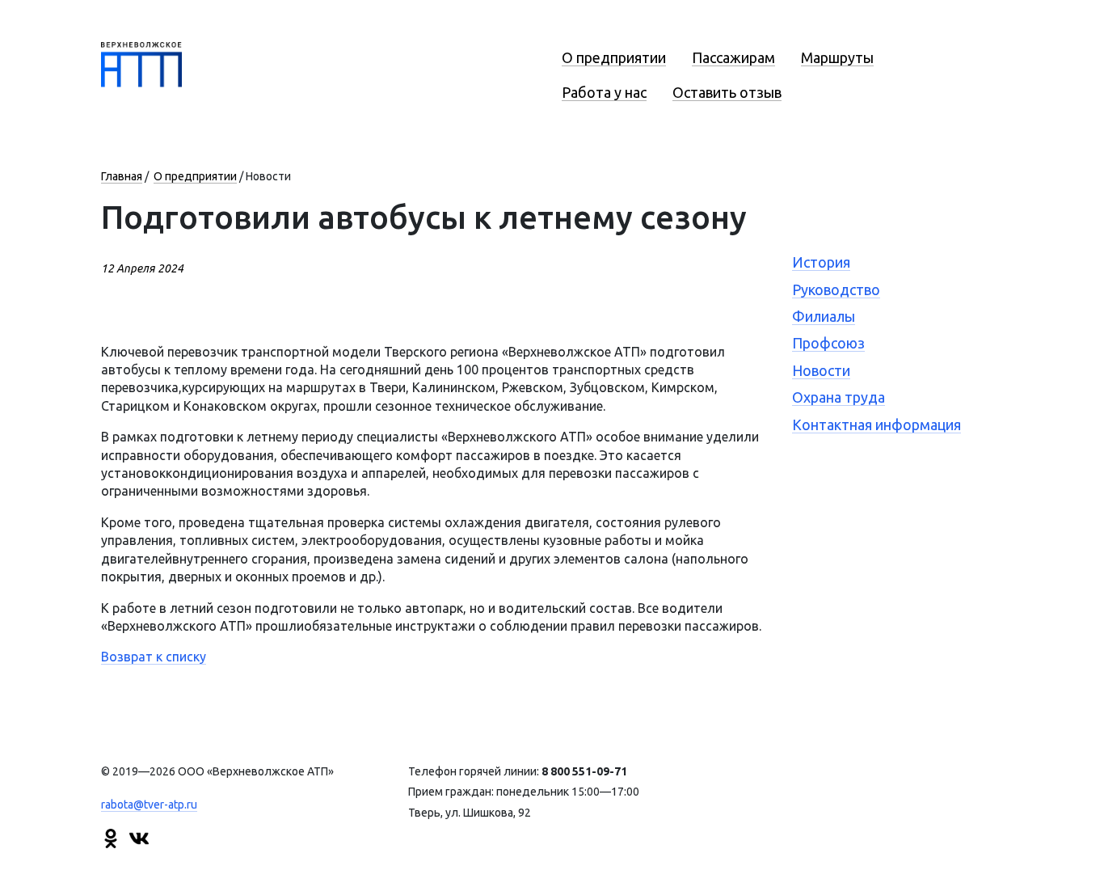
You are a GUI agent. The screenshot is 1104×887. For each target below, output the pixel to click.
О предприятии (614, 57)
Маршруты (837, 57)
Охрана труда (838, 397)
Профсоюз (828, 343)
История (821, 262)
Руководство (836, 289)
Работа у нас (604, 92)
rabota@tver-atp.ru (149, 804)
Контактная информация (876, 424)
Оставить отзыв (727, 92)
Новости (821, 370)
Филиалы (823, 316)
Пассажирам (733, 57)
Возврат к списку (153, 656)
